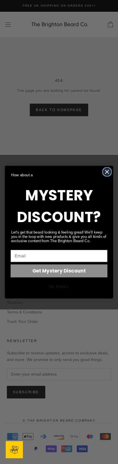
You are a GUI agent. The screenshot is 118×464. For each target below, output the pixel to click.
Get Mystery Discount (59, 270)
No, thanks (59, 286)
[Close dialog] (107, 171)
